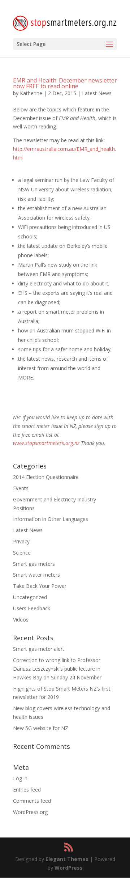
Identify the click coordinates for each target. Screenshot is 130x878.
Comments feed (32, 800)
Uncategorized (30, 597)
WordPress (69, 867)
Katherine (31, 93)
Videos (21, 619)
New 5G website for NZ (40, 728)
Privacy (21, 541)
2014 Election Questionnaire (46, 477)
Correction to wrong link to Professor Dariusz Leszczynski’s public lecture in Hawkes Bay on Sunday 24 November (57, 669)
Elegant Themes (67, 859)
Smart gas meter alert (38, 648)
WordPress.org (30, 812)
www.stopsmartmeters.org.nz (46, 443)
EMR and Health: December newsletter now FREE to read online (65, 83)
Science (22, 552)
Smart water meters (36, 574)
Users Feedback (31, 608)
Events (21, 488)
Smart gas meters (34, 563)
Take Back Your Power (39, 585)
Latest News (97, 93)
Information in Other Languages (50, 519)
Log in (20, 778)
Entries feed (27, 789)
